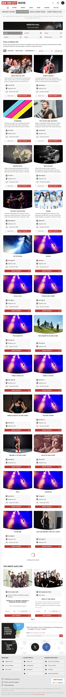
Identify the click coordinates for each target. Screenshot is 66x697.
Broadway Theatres (8, 12)
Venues (23, 7)
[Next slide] (60, 577)
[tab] (32, 619)
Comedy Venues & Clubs (54, 12)
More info (10, 96)
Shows (14, 7)
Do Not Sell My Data (38, 694)
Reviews (47, 7)
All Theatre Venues (22, 12)
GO (61, 635)
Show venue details (33, 27)
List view (57, 51)
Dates (31, 7)
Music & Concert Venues (37, 12)
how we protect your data (37, 633)
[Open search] (58, 2)
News (38, 7)
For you (56, 7)
